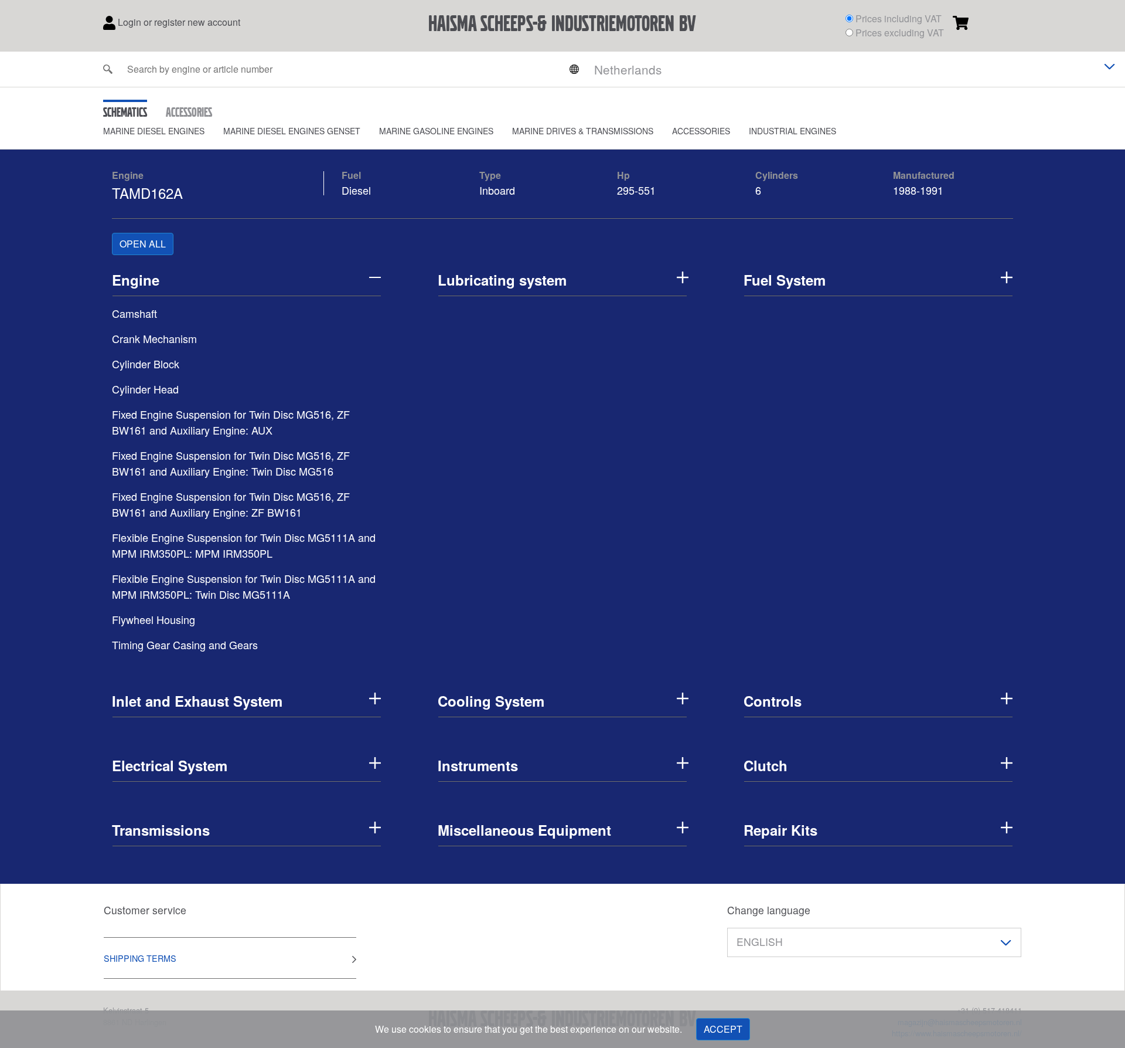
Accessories (701, 131)
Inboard (497, 190)
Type (490, 175)
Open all (143, 243)
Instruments (478, 765)
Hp (623, 175)
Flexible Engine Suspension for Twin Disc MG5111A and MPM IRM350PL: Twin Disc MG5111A (244, 586)
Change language (768, 910)
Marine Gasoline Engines (436, 131)
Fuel (351, 175)
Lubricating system (502, 280)
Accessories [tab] (189, 112)
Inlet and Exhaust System (197, 701)
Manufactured (923, 175)
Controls (773, 701)
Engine (128, 175)
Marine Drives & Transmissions (582, 131)
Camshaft (134, 313)
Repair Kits (780, 830)
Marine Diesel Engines (153, 131)
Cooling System (491, 701)
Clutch (766, 765)
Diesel (356, 190)
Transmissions (161, 830)
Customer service (145, 910)
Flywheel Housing (153, 619)
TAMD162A (147, 192)
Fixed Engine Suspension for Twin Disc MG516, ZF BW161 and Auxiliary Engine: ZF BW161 (231, 504)
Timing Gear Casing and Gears (185, 644)
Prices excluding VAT (899, 32)
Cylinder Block (145, 363)
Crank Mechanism (154, 338)
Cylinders (776, 175)
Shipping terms (140, 958)
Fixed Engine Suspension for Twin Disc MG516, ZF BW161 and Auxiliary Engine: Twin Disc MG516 (231, 463)
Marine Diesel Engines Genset (291, 131)
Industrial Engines (792, 131)
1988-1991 (918, 190)
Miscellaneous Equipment (524, 830)
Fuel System (785, 280)
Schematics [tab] (125, 112)
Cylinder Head (145, 388)
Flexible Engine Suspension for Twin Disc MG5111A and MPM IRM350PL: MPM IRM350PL (244, 545)
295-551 (638, 190)
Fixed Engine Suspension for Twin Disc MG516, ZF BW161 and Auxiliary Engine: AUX (231, 421)
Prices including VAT (898, 18)
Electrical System (169, 765)
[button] (163, 131)
